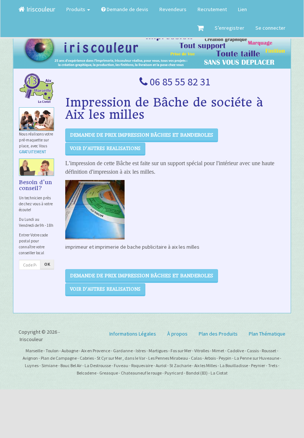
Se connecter (270, 27)
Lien (242, 9)
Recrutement (212, 9)
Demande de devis (127, 9)
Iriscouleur (40, 9)
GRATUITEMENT (32, 151)
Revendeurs (172, 9)
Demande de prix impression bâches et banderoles (141, 135)
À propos (177, 333)
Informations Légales (132, 333)
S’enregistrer (229, 27)
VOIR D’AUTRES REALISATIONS (105, 148)
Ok (47, 264)
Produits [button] (76, 9)
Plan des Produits (218, 333)
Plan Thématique (267, 333)
